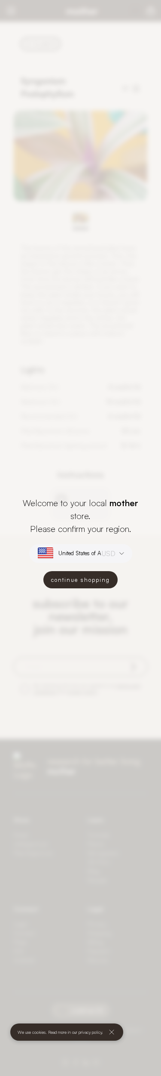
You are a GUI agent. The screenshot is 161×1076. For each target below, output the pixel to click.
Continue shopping (80, 579)
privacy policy (90, 1032)
